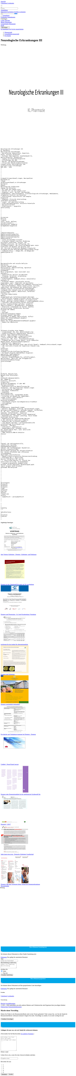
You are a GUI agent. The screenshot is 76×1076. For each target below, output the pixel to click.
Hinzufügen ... (5, 27)
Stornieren (4, 1074)
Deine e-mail (4, 1052)
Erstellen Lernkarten (20, 12)
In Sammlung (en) (6, 29)
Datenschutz (4, 1007)
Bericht (3, 1003)
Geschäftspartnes (10, 1003)
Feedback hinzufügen (7, 1019)
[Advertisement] (38, 50)
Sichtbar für (4, 969)
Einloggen (4, 957)
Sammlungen (11, 17)
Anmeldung (4, 10)
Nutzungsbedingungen (15, 1007)
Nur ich (5, 973)
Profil (2, 25)
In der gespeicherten (17, 29)
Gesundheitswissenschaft (11, 34)
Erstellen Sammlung (6, 975)
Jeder (4, 971)
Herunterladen (5, 886)
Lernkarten (11, 3)
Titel (2, 959)
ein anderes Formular (27, 1034)
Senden (11, 1074)
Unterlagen (4, 3)
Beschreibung (8, 962)
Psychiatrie (7, 36)
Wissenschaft (8, 32)
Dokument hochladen (7, 12)
